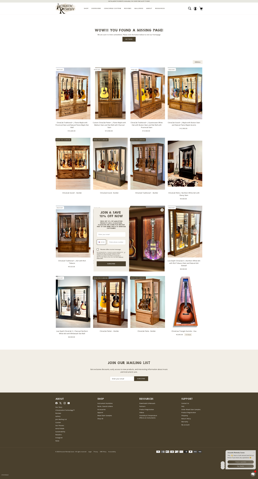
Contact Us (185, 403)
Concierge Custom (112, 8)
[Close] (162, 210)
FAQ (182, 406)
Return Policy (186, 419)
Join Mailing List (61, 419)
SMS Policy (103, 452)
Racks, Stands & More (105, 406)
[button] (253, 474)
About (149, 8)
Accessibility (112, 452)
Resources (160, 8)
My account (185, 425)
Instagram (59, 438)
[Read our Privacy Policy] (124, 252)
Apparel (100, 412)
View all (198, 62)
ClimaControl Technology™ (65, 410)
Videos (141, 412)
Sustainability (60, 432)
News (57, 441)
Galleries (138, 8)
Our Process (59, 425)
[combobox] (101, 242)
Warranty (184, 422)
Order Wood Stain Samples (191, 409)
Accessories (101, 409)
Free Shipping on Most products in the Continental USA (129, 1)
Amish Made (59, 428)
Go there (129, 39)
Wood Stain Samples (104, 415)
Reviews (127, 8)
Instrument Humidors (105, 403)
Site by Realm (5, 475)
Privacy (96, 452)
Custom (58, 422)
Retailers (58, 435)
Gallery (57, 416)
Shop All (100, 419)
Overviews (96, 8)
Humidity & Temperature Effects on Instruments (148, 417)
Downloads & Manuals (147, 403)
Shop (86, 8)
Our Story (58, 407)
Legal (90, 452)
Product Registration (146, 409)
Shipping (184, 415)
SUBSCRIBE (111, 264)
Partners (142, 406)
